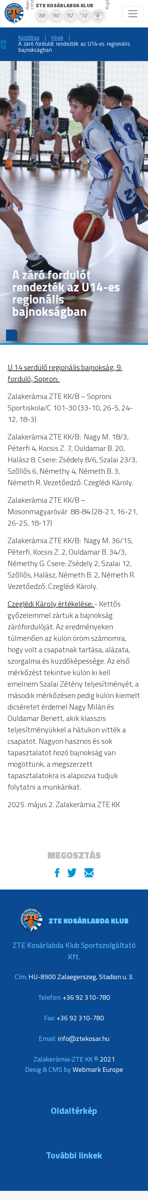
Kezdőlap (28, 38)
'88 (41, 16)
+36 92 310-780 (86, 997)
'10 (83, 16)
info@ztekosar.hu (83, 1038)
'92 (69, 16)
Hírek (57, 38)
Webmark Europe (97, 1069)
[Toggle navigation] (132, 13)
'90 (55, 16)
